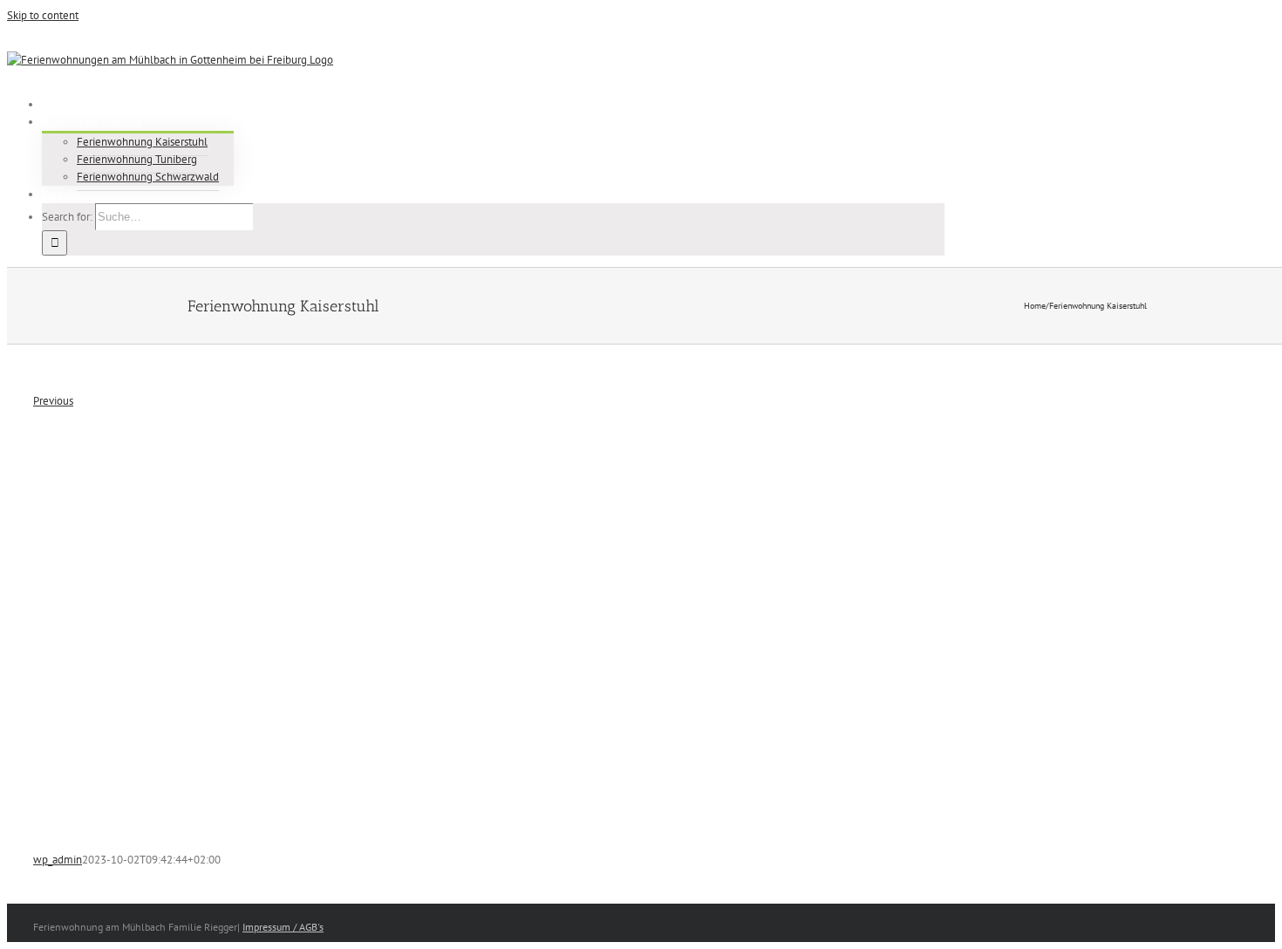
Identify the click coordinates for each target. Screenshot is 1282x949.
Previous (53, 400)
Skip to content (42, 15)
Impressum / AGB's (283, 926)
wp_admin (57, 859)
